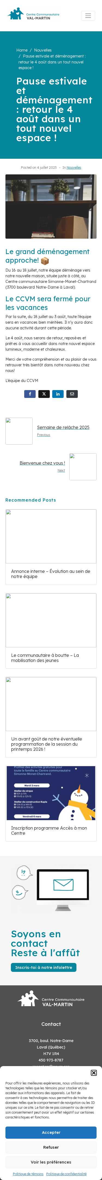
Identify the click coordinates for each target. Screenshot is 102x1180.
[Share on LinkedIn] (58, 394)
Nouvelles (74, 167)
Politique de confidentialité (66, 1174)
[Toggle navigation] (88, 16)
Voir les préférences (51, 1162)
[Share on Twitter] (44, 394)
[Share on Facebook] (30, 394)
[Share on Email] (72, 394)
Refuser (51, 1147)
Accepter (51, 1132)
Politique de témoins (28, 1174)
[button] (94, 1073)
